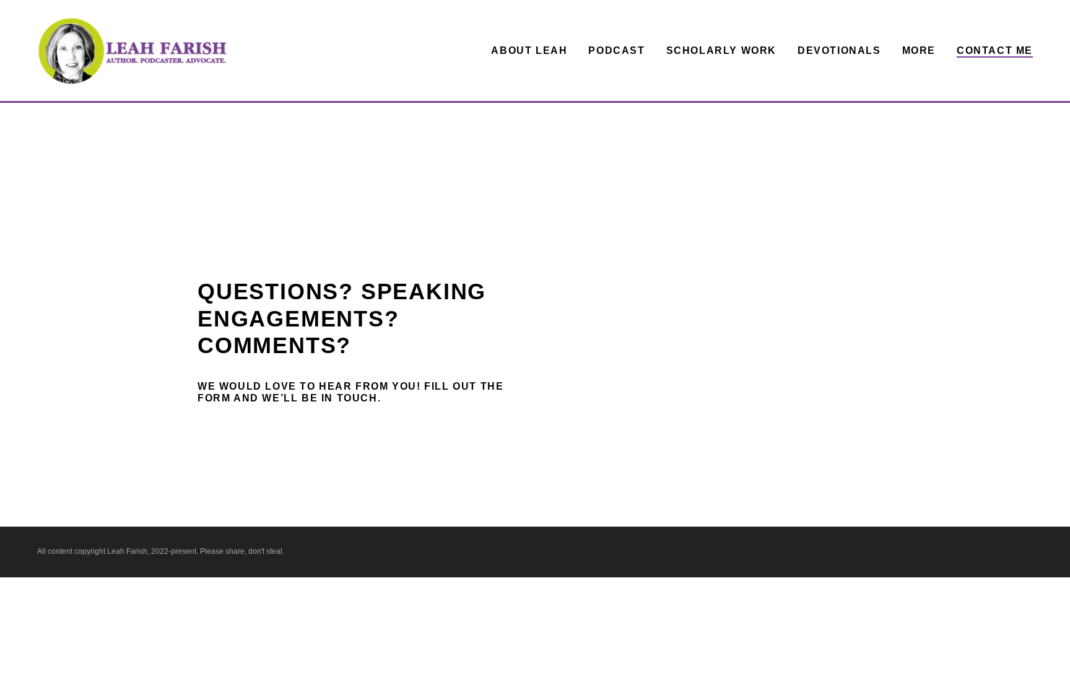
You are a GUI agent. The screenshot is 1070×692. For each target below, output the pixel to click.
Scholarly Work (721, 50)
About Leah (529, 50)
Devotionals (839, 50)
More (919, 50)
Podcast (616, 50)
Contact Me (995, 50)
